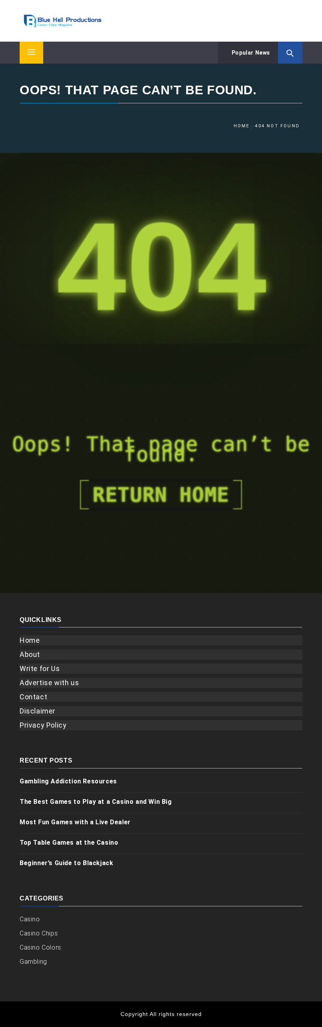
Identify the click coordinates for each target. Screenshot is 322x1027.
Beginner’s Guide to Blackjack (66, 863)
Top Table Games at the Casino (69, 842)
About (30, 654)
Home (30, 640)
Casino (30, 919)
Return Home (161, 494)
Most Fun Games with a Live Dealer (75, 822)
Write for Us (40, 668)
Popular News (250, 53)
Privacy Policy (43, 725)
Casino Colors (40, 947)
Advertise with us (49, 683)
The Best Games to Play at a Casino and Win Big (96, 801)
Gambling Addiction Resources (68, 781)
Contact (33, 697)
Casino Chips (39, 933)
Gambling (33, 961)
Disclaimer (37, 711)
